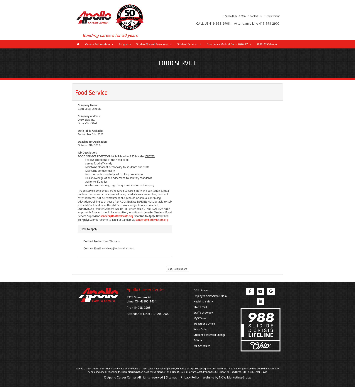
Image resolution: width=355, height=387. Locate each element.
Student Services (187, 44)
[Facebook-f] (250, 291)
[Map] (243, 16)
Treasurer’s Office (204, 323)
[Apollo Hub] (230, 16)
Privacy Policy (190, 377)
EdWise (198, 340)
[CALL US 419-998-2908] (213, 23)
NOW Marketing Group (235, 377)
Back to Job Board (177, 268)
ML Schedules (202, 346)
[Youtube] (260, 291)
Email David (261, 371)
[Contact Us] (255, 16)
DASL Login (201, 290)
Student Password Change (210, 334)
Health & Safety (203, 301)
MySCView (200, 318)
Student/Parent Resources (152, 44)
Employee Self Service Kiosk (210, 296)
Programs (125, 44)
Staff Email (200, 307)
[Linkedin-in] (260, 301)
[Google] (271, 291)
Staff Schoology (203, 312)
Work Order (200, 329)
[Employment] (272, 16)
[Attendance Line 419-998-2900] (256, 23)
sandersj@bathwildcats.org (152, 219)
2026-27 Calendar (267, 44)
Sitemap (172, 377)
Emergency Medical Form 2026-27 (227, 44)
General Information (97, 44)
